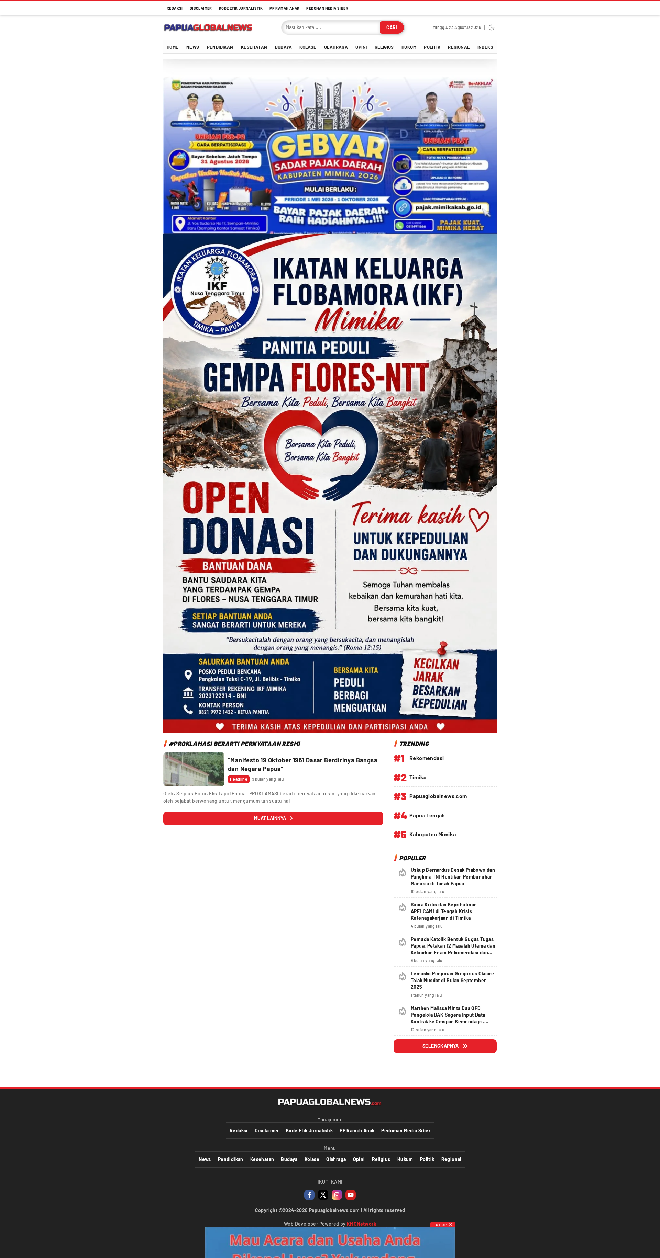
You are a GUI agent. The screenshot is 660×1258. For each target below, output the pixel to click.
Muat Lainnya (270, 818)
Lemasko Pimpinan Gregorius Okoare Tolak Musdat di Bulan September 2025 (452, 980)
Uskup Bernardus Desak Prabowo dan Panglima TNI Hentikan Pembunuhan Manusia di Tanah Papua (453, 876)
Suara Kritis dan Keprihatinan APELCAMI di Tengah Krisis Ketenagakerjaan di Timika (444, 911)
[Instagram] (337, 1195)
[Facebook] (309, 1195)
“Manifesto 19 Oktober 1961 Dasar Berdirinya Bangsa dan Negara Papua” (302, 764)
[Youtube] (350, 1195)
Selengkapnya (440, 1046)
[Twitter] (323, 1195)
